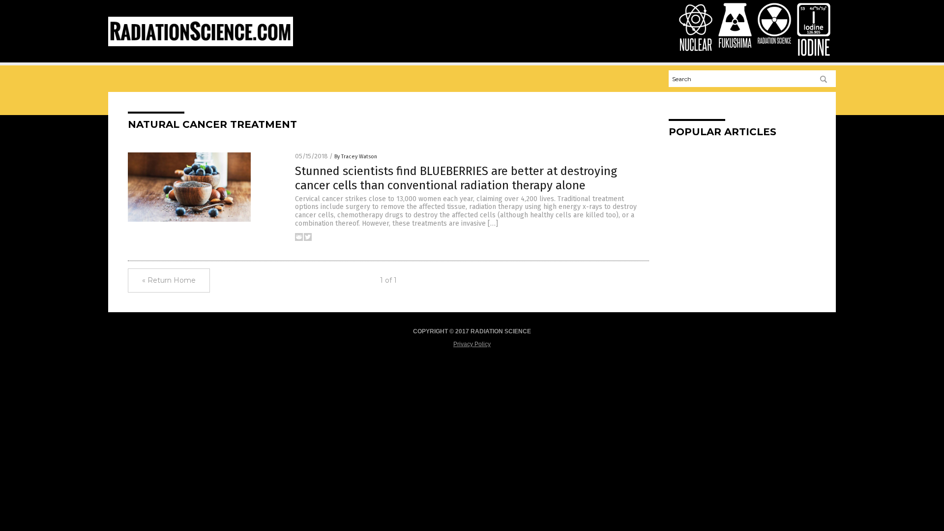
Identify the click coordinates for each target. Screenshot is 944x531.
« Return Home (169, 280)
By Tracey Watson (355, 156)
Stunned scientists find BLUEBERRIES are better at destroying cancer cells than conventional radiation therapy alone (456, 178)
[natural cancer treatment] (200, 44)
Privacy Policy (472, 344)
